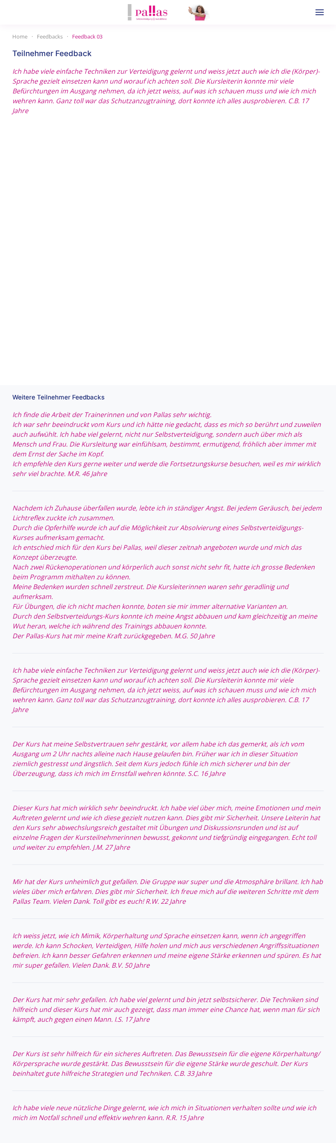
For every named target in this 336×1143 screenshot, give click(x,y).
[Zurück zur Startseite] (168, 12)
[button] (320, 12)
